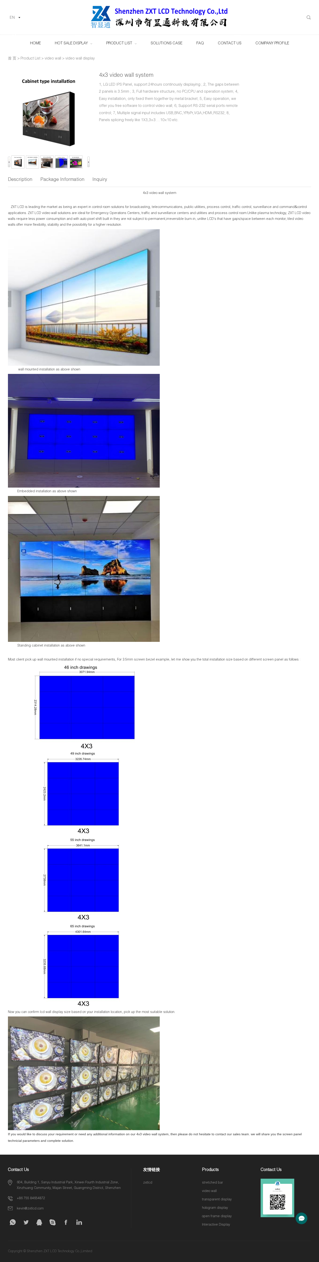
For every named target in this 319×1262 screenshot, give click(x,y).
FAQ (200, 44)
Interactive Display (216, 1225)
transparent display (217, 1199)
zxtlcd (147, 1183)
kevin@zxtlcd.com (30, 1208)
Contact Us (229, 44)
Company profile (272, 44)
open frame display (217, 1216)
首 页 (12, 59)
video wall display (80, 59)
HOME (35, 44)
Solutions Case (166, 44)
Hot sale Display (71, 44)
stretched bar (212, 1183)
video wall (53, 59)
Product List (119, 44)
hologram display (215, 1208)
